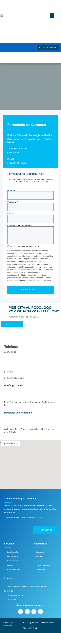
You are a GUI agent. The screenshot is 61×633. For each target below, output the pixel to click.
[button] (52, 15)
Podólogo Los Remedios (18, 412)
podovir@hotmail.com (14, 378)
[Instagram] (33, 611)
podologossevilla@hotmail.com (19, 275)
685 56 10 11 (10, 352)
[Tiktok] (40, 611)
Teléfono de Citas (17, 148)
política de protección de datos (39, 281)
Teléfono (11, 202)
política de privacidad (28, 247)
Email (10, 159)
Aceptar (24, 247)
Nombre (11, 190)
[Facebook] (20, 611)
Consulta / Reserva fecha (19, 225)
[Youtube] (27, 611)
